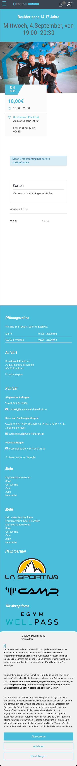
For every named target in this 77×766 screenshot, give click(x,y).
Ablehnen (38, 746)
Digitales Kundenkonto (18, 477)
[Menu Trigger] (4, 4)
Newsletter (11, 495)
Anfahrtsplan (15, 374)
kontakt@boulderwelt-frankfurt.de (27, 409)
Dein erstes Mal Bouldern (19, 517)
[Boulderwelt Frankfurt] (26, 4)
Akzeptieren (38, 736)
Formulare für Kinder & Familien (22, 521)
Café (8, 488)
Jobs (8, 491)
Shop (8, 481)
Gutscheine (11, 484)
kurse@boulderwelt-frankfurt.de (26, 433)
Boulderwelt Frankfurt (26, 117)
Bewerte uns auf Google (21, 457)
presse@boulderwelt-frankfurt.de (26, 448)
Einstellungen (38, 756)
